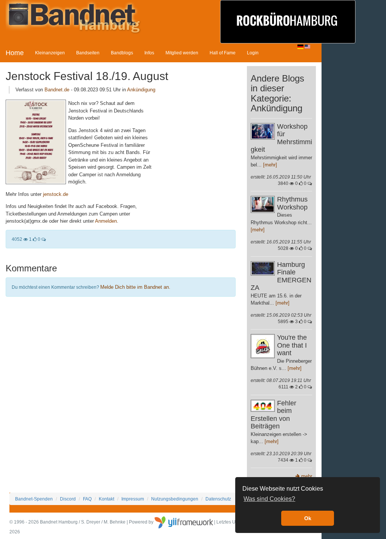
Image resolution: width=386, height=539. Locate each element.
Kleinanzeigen (50, 52)
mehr (306, 476)
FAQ (87, 498)
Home (15, 53)
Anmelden (106, 221)
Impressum (132, 498)
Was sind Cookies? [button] (269, 499)
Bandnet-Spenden (34, 498)
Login (253, 52)
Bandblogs (122, 52)
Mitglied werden (181, 52)
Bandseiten (88, 52)
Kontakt (106, 498)
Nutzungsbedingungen (174, 498)
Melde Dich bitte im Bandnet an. (135, 287)
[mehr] (270, 165)
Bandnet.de (56, 89)
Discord (68, 498)
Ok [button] (307, 518)
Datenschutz (218, 498)
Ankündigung (141, 89)
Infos (149, 52)
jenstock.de (55, 194)
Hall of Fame (223, 52)
